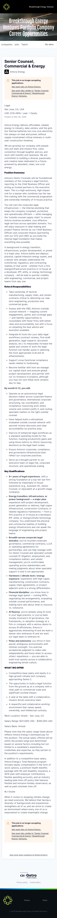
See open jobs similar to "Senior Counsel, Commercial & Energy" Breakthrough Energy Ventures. (30, 93)
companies (6, 44)
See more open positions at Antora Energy (29, 855)
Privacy (27, 900)
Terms (45, 900)
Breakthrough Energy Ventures (41, 7)
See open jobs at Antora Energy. (26, 87)
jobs (17, 44)
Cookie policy (35, 882)
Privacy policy (22, 882)
